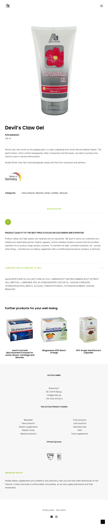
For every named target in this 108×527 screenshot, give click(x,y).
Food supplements (79, 433)
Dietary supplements (28, 427)
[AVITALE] (7, 6)
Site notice (61, 510)
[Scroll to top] (103, 521)
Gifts (80, 430)
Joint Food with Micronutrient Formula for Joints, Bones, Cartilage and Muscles (19, 354)
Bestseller (28, 420)
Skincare (63, 193)
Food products (79, 420)
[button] (101, 6)
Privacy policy (48, 510)
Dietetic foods (28, 430)
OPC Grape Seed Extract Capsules (88, 351)
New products (28, 423)
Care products (28, 193)
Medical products (28, 433)
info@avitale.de (54, 395)
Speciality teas (79, 427)
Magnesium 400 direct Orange (54, 351)
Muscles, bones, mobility (47, 193)
